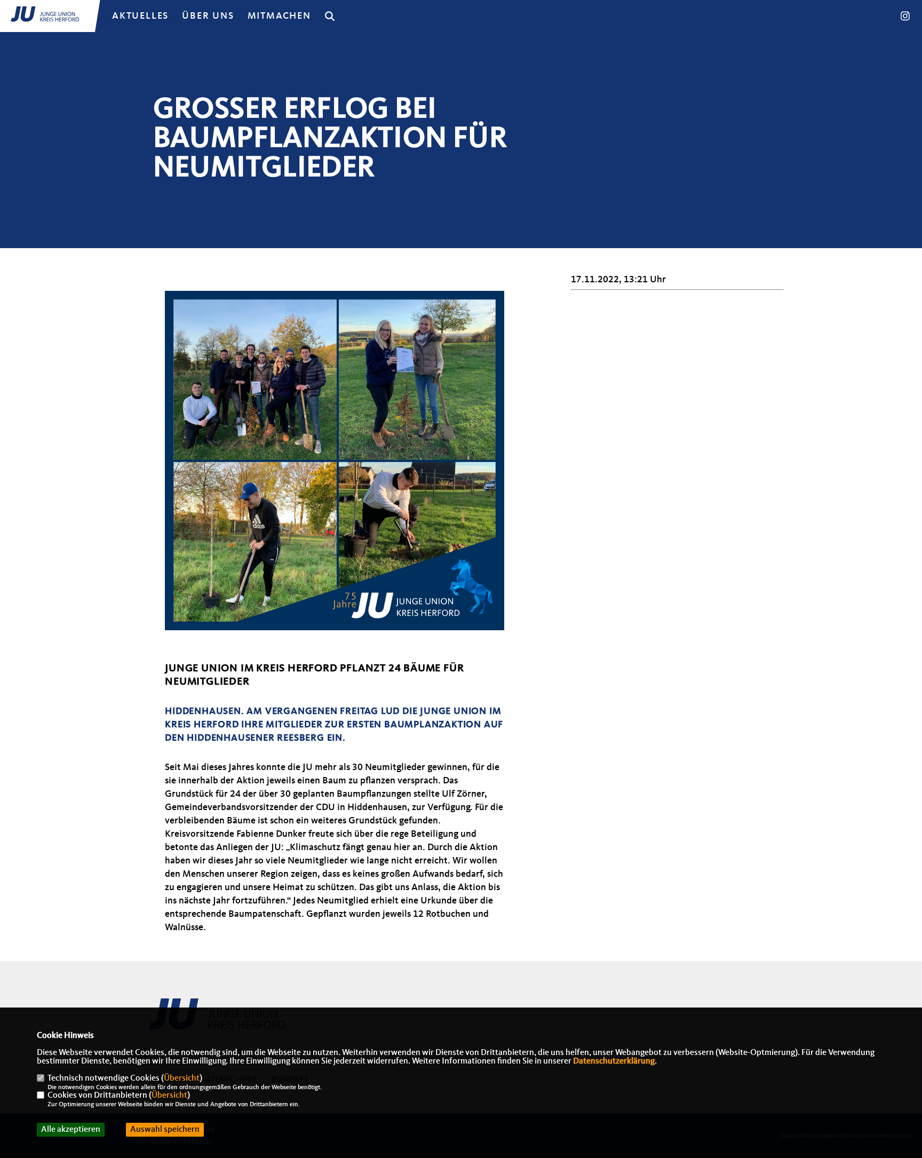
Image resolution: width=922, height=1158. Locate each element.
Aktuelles (140, 16)
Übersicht (182, 1078)
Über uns (208, 16)
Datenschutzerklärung (614, 1061)
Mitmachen (279, 16)
